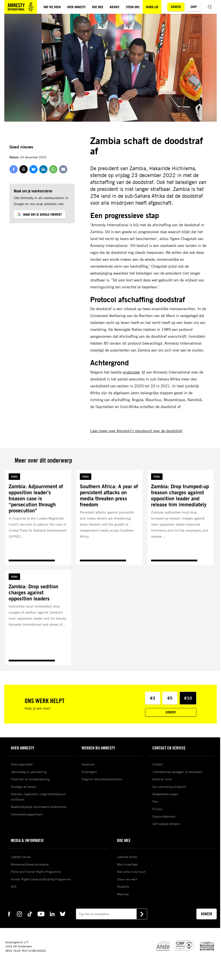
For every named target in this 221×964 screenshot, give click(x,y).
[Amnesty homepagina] (20, 7)
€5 (169, 698)
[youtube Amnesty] (41, 913)
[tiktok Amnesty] (29, 913)
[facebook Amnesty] (9, 913)
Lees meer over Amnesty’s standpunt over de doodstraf (136, 430)
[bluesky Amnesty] (62, 913)
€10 (188, 698)
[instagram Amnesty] (19, 913)
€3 (152, 698)
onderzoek (131, 372)
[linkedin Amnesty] (52, 913)
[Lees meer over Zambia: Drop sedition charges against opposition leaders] (38, 617)
